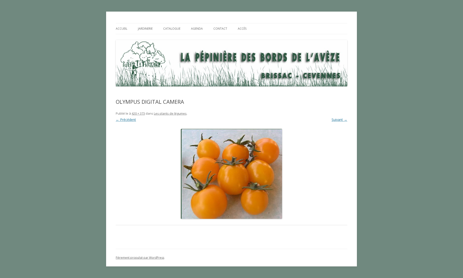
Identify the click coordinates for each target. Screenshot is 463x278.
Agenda (197, 29)
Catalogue (171, 29)
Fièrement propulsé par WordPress (140, 258)
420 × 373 (138, 113)
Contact (220, 29)
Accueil (121, 29)
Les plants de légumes (170, 113)
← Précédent (126, 119)
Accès (242, 29)
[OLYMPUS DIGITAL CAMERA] (231, 174)
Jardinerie (145, 29)
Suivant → (339, 119)
